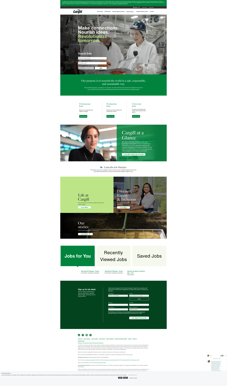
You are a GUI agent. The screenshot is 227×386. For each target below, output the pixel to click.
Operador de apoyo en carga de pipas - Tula (136, 272)
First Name (110, 302)
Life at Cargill (100, 11)
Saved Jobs (144, 7)
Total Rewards (107, 11)
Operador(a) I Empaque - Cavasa (90, 271)
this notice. (131, 354)
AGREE (120, 377)
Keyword (80, 56)
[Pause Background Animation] (146, 65)
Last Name (131, 302)
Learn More (86, 207)
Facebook (83, 335)
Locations (152, 11)
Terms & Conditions (110, 338)
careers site (138, 2)
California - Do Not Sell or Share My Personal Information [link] (90, 343)
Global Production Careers (142, 11)
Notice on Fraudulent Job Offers (120, 3)
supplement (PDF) (125, 359)
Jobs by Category (86, 338)
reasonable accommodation (89, 359)
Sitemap (129, 338)
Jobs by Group (102, 338)
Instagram (90, 335)
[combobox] (92, 63)
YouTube (87, 335)
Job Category (110, 293)
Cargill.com (80, 338)
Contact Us (135, 338)
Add (139, 299)
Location (80, 61)
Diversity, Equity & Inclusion (118, 11)
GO (100, 68)
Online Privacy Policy (132, 375)
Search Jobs (83, 116)
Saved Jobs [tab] (149, 256)
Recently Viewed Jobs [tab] (113, 256)
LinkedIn (79, 335)
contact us (99, 3)
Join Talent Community (139, 318)
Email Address (111, 307)
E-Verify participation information (100, 362)
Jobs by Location (94, 338)
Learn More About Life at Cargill (134, 154)
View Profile (151, 7)
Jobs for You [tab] (77, 256)
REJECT (125, 377)
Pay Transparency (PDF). (134, 359)
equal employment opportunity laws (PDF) (111, 359)
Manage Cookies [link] (81, 341)
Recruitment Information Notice (121, 338)
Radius (79, 65)
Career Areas (129, 11)
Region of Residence (133, 307)
